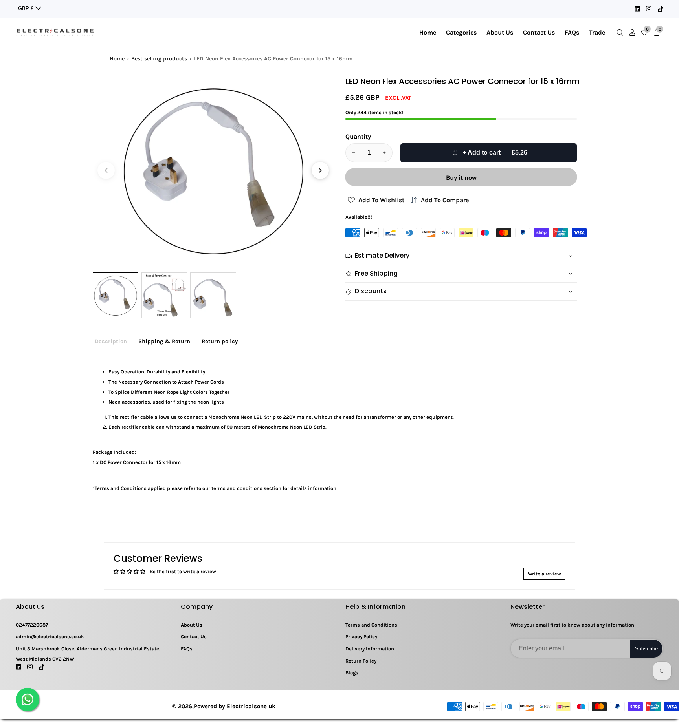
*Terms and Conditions (120, 488)
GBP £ (26, 8)
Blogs (351, 673)
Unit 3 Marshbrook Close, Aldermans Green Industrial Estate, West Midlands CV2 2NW (88, 654)
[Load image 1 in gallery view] (115, 295)
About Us (499, 32)
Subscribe (646, 649)
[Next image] (320, 170)
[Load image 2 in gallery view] (164, 295)
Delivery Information (369, 649)
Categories (461, 32)
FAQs (572, 32)
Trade (597, 32)
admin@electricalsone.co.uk (50, 636)
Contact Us (539, 32)
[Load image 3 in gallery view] (213, 295)
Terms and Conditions (371, 625)
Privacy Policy (361, 636)
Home (427, 32)
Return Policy (360, 661)
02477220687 (32, 625)
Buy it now (461, 177)
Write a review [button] (544, 574)
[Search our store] (621, 32)
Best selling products (159, 58)
